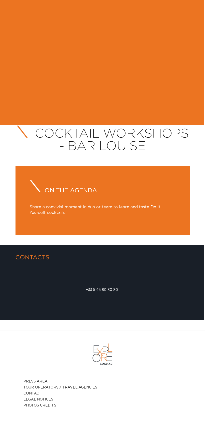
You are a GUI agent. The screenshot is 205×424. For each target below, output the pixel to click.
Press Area (36, 381)
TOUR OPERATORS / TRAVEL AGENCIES (60, 387)
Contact (33, 393)
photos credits (40, 405)
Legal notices (38, 399)
